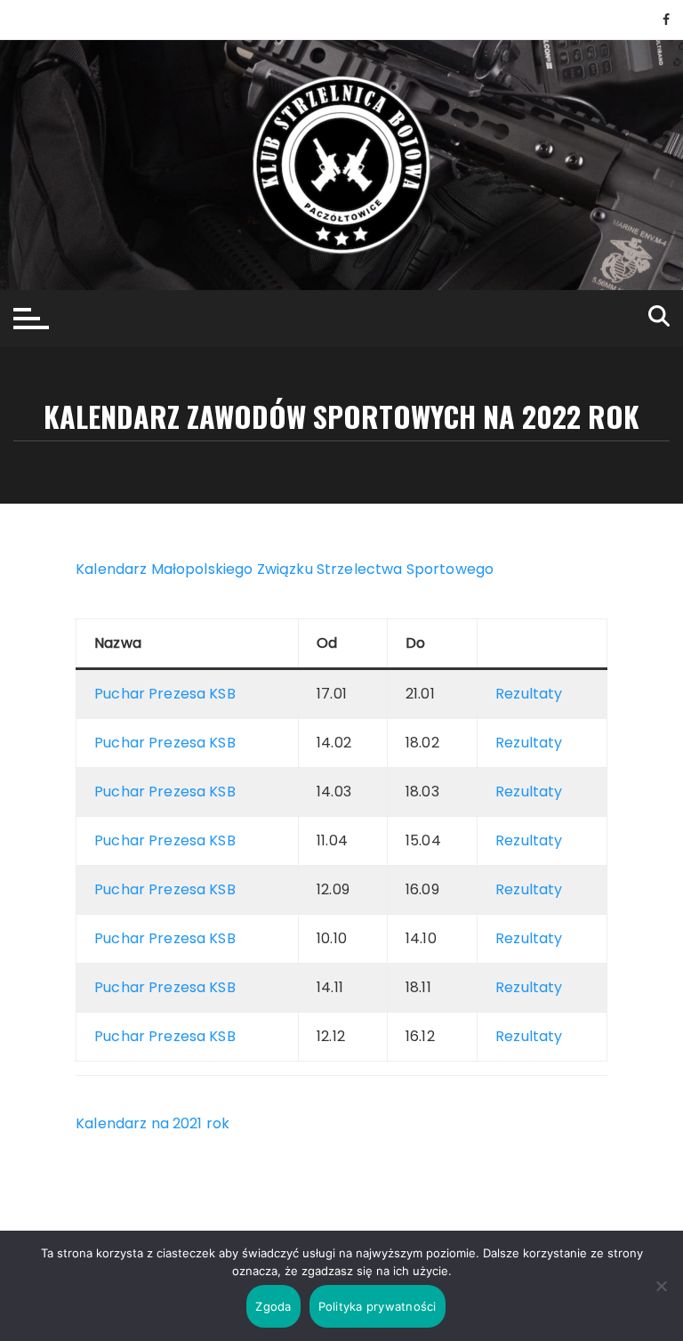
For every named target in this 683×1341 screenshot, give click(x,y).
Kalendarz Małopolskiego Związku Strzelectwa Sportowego (285, 569)
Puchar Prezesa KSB (165, 693)
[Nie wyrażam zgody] (661, 1286)
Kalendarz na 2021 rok (152, 1123)
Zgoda (273, 1306)
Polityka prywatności (377, 1306)
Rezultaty (528, 693)
